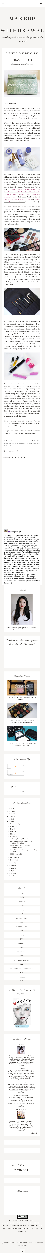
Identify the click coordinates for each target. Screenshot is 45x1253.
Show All (34, 1133)
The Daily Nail (21, 1110)
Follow (22, 792)
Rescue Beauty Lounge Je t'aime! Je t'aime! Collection (22, 842)
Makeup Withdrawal (22, 23)
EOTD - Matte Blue (16, 854)
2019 (10, 811)
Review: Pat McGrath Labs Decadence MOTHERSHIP (22, 721)
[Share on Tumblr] (25, 457)
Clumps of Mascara (21, 1095)
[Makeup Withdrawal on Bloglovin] (22, 1011)
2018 (10, 814)
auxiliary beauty (21, 1083)
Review (22, 901)
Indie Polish (21, 926)
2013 (10, 865)
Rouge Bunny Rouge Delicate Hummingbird (20, 846)
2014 (10, 863)
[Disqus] (22, 497)
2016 (10, 819)
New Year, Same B (15, 1097)
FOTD (22, 935)
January (13, 860)
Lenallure (21, 1044)
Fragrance (22, 951)
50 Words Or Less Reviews (22, 968)
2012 (10, 868)
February (13, 857)
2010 (10, 873)
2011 (10, 871)
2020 (11, 809)
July (11, 829)
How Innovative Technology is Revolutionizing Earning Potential (20, 1071)
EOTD (22, 909)
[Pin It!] (18, 457)
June (12, 831)
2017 (10, 816)
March (12, 836)
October (13, 826)
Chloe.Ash (21, 1068)
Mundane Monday (21, 960)
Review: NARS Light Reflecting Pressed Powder (23, 743)
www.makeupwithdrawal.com (16, 1222)
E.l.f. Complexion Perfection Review (22, 698)
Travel (22, 976)
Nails (22, 893)
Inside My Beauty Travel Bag (20, 839)
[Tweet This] (15, 457)
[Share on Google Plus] (22, 457)
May (12, 834)
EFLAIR (24, 1245)
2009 (11, 876)
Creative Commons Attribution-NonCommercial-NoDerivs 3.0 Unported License (23, 1228)
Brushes (22, 943)
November (14, 824)
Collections (21, 918)
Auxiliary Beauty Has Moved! (18, 1084)
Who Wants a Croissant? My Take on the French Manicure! (21, 1122)
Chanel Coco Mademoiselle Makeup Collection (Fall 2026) (21, 1056)
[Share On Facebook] (13, 457)
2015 (10, 821)
